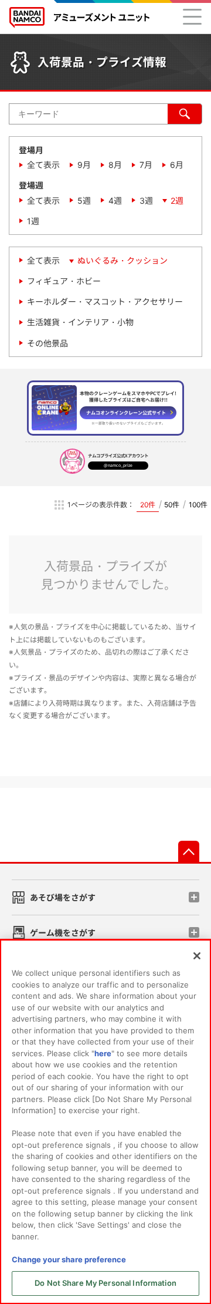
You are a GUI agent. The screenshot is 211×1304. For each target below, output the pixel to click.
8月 (115, 165)
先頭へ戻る (188, 851)
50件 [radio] (171, 504)
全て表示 (43, 165)
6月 (176, 165)
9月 (84, 165)
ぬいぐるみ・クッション (122, 260)
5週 (84, 200)
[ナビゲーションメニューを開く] (192, 16)
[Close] (197, 956)
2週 (177, 200)
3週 (146, 200)
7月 (145, 165)
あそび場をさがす (63, 897)
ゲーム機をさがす (63, 933)
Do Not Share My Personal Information (105, 1283)
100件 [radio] (198, 504)
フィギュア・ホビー (64, 281)
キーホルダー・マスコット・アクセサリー (105, 301)
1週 (33, 221)
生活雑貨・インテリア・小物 (80, 322)
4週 (115, 200)
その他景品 (47, 343)
